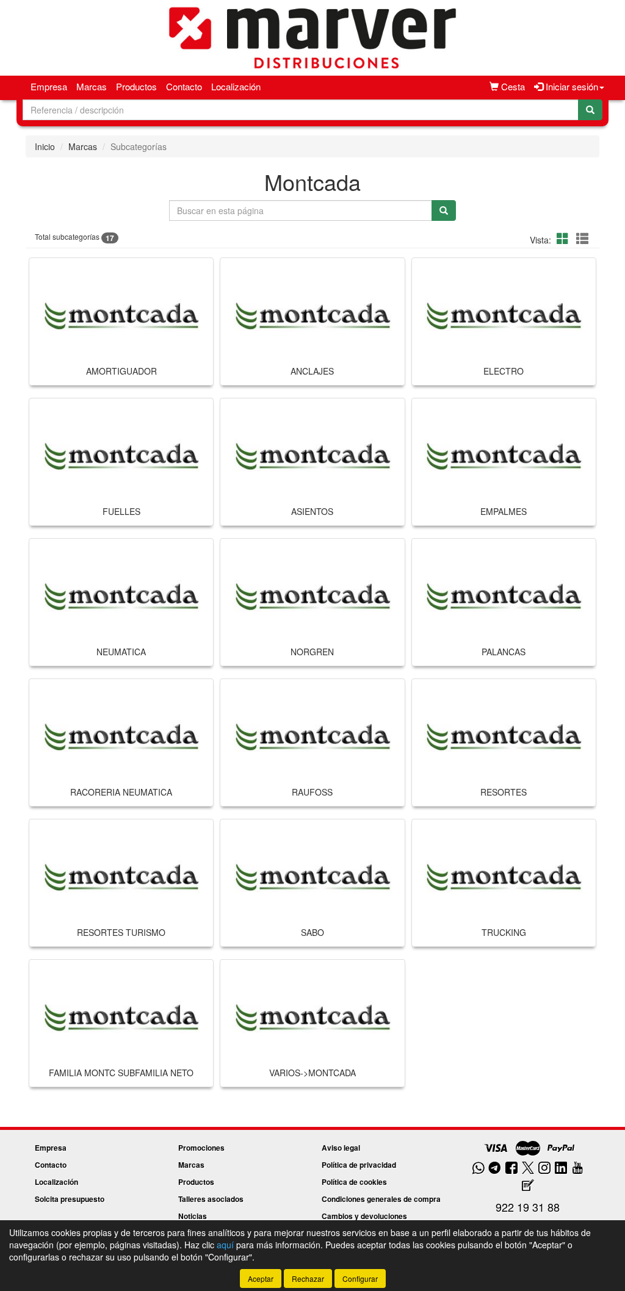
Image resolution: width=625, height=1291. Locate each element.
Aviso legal (341, 1147)
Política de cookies (354, 1181)
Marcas (91, 86)
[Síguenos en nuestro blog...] (528, 1186)
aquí (225, 1245)
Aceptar (260, 1278)
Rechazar (308, 1278)
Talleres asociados (211, 1198)
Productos (136, 86)
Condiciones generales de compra (381, 1198)
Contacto (184, 86)
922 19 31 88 (528, 1207)
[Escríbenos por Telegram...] (494, 1169)
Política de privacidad (359, 1164)
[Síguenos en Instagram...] (544, 1169)
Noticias (192, 1215)
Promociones (201, 1147)
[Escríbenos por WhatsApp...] (478, 1169)
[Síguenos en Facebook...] (511, 1169)
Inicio (45, 146)
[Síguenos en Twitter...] (528, 1169)
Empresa (49, 86)
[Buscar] (590, 109)
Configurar (360, 1278)
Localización (236, 86)
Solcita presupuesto (69, 1198)
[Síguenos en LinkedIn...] (561, 1169)
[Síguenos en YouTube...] (577, 1169)
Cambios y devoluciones (364, 1215)
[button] (564, 238)
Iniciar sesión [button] (570, 86)
